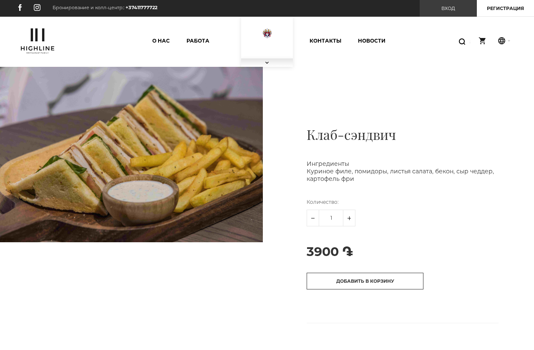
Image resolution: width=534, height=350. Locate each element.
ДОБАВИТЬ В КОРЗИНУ (365, 281)
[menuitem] (161, 40)
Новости (371, 41)
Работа (197, 41)
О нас (161, 41)
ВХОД (448, 8)
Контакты (325, 41)
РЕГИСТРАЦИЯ (505, 8)
